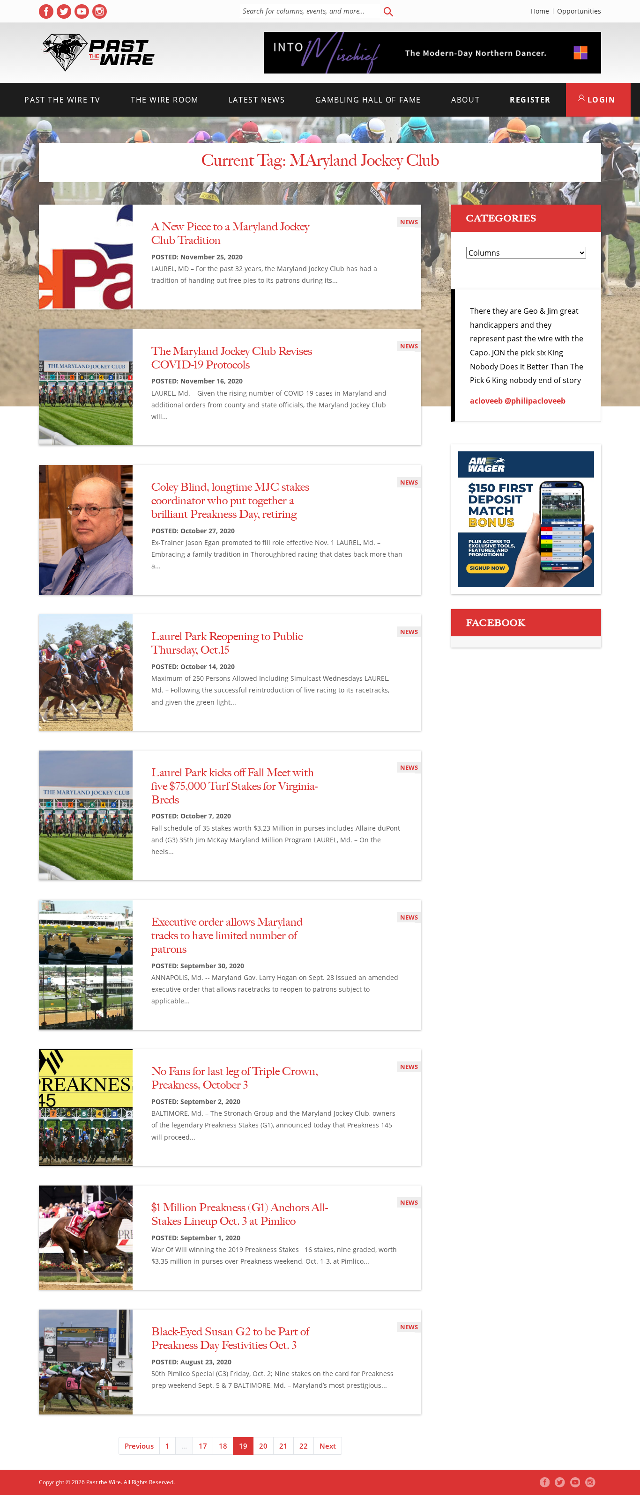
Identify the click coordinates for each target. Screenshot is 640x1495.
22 (303, 1446)
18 (223, 1446)
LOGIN (600, 100)
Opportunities (579, 11)
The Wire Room (165, 100)
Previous (139, 1446)
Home (540, 11)
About (465, 100)
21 (283, 1446)
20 (263, 1446)
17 (203, 1446)
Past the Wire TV (62, 100)
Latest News (257, 100)
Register (530, 100)
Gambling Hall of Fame (368, 100)
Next (328, 1446)
